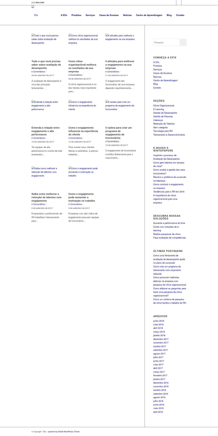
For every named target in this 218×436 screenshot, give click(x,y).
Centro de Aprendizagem (165, 80)
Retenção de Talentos (164, 123)
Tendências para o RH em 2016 (168, 191)
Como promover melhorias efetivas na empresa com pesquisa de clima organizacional (169, 281)
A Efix (156, 62)
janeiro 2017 (159, 379)
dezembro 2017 (160, 339)
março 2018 (159, 331)
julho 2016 (158, 401)
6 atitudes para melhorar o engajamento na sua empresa (119, 64)
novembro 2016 (160, 386)
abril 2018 (158, 328)
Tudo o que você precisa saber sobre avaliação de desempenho (46, 64)
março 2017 (159, 371)
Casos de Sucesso (162, 73)
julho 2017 (158, 357)
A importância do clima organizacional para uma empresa (165, 199)
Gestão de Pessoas (163, 116)
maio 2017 (158, 364)
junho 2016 (158, 404)
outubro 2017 (159, 346)
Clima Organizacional (163, 105)
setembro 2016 (160, 393)
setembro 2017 (160, 349)
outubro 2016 (159, 389)
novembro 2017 (160, 342)
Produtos (157, 65)
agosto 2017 (159, 353)
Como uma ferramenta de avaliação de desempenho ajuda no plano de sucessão (169, 259)
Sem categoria (160, 127)
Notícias (157, 76)
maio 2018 (158, 324)
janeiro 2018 (159, 335)
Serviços (157, 69)
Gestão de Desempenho (165, 112)
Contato (157, 87)
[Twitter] (173, 2)
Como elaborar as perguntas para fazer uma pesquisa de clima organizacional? (169, 292)
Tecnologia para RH (163, 130)
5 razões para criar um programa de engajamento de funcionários (118, 132)
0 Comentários (38, 71)
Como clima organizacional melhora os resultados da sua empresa (82, 66)
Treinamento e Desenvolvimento (169, 134)
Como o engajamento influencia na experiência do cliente (83, 131)
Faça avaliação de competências (169, 237)
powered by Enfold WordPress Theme (64, 431)
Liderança (158, 120)
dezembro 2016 (160, 382)
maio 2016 (158, 408)
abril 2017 (158, 368)
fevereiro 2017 (160, 375)
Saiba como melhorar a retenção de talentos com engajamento (46, 197)
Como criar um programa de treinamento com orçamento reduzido (167, 270)
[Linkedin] (183, 2)
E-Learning (158, 109)
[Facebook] (178, 2)
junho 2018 (158, 320)
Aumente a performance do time (169, 223)
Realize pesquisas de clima (166, 234)
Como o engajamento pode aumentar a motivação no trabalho (81, 197)
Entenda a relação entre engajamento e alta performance (46, 131)
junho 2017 (158, 360)
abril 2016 (158, 411)
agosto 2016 (159, 397)
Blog (155, 83)
